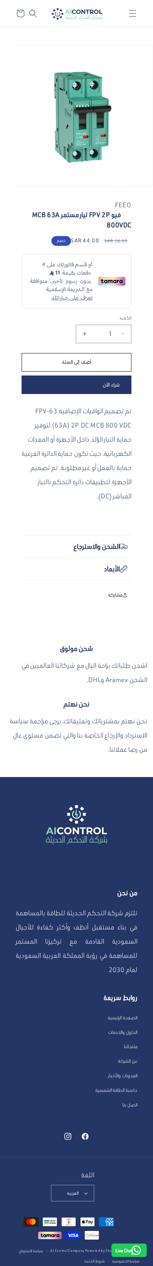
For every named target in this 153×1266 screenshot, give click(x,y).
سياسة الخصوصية (126, 1261)
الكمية (125, 318)
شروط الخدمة (94, 1261)
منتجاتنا (130, 1046)
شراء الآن (111, 385)
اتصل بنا (129, 1104)
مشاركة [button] (115, 594)
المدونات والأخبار (122, 1075)
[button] (132, 13)
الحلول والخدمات (122, 1032)
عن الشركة (127, 1061)
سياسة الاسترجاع (31, 1250)
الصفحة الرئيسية (122, 1017)
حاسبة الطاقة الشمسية (116, 1090)
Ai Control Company (67, 1250)
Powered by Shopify (102, 1250)
